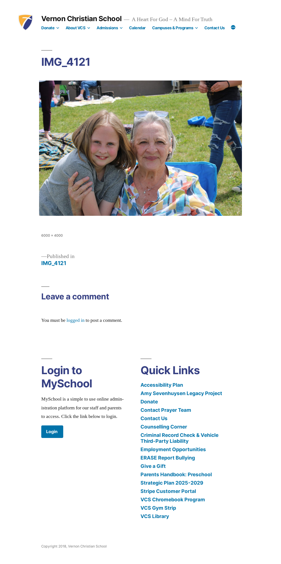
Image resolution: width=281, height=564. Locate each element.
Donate (47, 28)
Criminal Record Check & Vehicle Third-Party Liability (179, 438)
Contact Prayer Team (165, 410)
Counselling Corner (163, 427)
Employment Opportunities (173, 449)
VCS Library (154, 516)
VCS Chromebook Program (172, 499)
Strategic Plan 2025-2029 (171, 483)
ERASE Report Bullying (167, 458)
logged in (76, 320)
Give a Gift (153, 466)
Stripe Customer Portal (168, 491)
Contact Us (214, 28)
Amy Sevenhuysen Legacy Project (181, 393)
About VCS (76, 28)
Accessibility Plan (161, 385)
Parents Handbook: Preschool (176, 474)
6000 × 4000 (52, 235)
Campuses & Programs (172, 28)
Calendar (137, 28)
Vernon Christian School (81, 18)
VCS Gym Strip (158, 508)
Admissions (107, 28)
